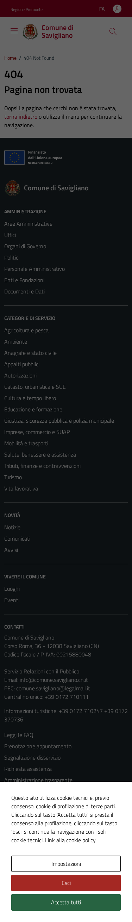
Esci (66, 883)
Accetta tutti (66, 902)
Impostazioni (66, 863)
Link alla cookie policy (70, 840)
